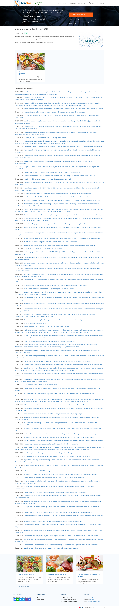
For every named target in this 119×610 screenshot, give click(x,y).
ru (26, 594)
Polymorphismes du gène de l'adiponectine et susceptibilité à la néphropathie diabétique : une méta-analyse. (58, 512)
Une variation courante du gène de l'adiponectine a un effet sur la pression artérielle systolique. (54, 320)
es (20, 594)
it (22, 594)
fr (18, 594)
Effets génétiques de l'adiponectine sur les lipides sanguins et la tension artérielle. (49, 289)
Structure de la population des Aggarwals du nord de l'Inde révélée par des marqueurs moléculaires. (55, 285)
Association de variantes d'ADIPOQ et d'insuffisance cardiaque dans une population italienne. (53, 521)
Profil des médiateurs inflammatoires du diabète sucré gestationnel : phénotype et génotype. (53, 414)
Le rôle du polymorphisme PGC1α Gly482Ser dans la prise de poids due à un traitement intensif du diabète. (57, 193)
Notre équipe (40, 599)
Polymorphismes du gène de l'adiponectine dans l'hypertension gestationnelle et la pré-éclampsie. (55, 492)
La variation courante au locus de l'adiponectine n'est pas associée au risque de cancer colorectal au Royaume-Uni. (59, 176)
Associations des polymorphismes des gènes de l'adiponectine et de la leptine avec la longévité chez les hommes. (59, 224)
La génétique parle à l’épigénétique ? (35, 323)
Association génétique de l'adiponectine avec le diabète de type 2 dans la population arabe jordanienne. (56, 453)
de (16, 594)
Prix (59, 3)
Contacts (82, 3)
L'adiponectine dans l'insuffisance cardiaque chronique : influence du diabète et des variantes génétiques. (57, 361)
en (14, 594)
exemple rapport (39, 3)
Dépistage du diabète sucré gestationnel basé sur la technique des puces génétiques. (50, 242)
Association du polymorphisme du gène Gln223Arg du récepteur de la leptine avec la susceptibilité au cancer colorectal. (61, 536)
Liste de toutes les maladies (23, 586)
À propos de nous (42, 598)
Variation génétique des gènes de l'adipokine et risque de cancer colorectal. (47, 179)
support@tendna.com (94, 601)
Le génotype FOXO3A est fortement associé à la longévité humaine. (45, 138)
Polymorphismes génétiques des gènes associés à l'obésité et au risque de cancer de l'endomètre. (55, 405)
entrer (92, 3)
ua (24, 594)
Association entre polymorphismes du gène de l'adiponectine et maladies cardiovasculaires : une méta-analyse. (59, 437)
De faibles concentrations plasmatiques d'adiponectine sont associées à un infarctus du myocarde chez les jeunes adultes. (62, 238)
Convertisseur (69, 3)
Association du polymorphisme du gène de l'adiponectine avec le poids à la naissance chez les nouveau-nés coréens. (60, 474)
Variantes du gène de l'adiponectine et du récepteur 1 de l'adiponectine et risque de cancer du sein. (55, 112)
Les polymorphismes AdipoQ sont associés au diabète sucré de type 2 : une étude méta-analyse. (54, 478)
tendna (92, 598)
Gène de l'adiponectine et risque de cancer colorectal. (40, 385)
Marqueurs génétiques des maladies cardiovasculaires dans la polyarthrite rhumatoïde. (51, 444)
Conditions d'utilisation (67, 598)
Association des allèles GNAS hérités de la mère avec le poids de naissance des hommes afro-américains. (57, 197)
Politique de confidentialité (68, 599)
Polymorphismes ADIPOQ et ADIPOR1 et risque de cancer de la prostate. (46, 327)
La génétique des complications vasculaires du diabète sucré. (43, 248)
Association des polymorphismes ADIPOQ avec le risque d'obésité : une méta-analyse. (51, 548)
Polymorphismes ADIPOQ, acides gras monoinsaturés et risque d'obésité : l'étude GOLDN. (52, 172)
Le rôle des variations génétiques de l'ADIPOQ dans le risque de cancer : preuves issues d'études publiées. (57, 456)
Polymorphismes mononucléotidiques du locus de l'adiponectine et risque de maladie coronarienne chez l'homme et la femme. (64, 109)
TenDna (82, 608)
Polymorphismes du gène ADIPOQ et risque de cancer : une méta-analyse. (47, 471)
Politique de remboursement (69, 601)
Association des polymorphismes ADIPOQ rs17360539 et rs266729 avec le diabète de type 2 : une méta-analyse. (59, 245)
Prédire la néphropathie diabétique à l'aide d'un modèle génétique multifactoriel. (49, 341)
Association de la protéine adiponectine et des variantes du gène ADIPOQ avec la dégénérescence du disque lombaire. (61, 545)
